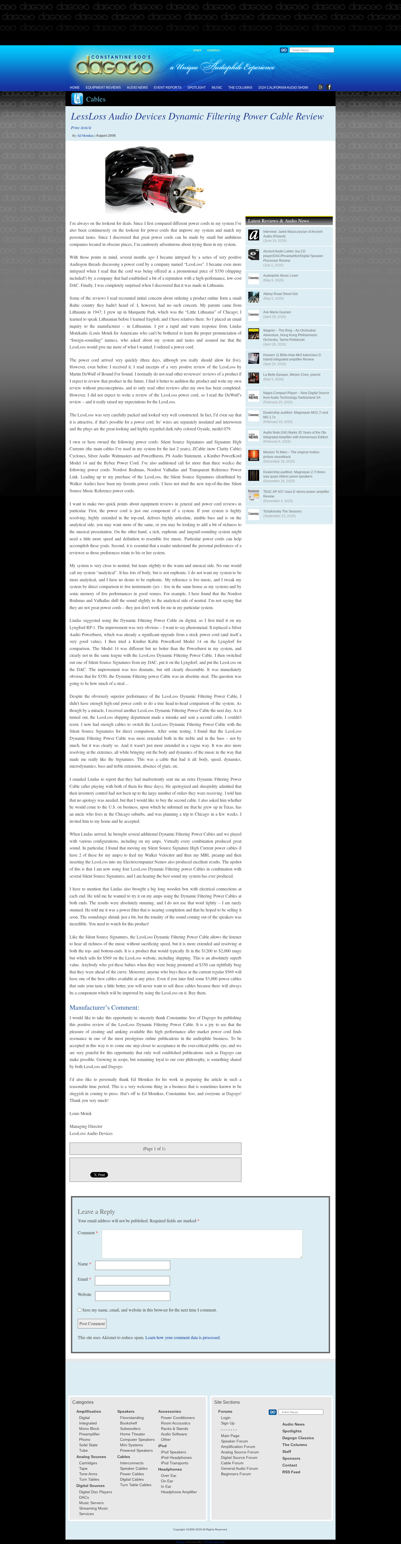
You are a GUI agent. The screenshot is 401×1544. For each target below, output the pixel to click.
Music (217, 88)
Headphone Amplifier (179, 1492)
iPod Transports (174, 1463)
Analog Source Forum (240, 1452)
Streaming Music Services (93, 1511)
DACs (84, 1497)
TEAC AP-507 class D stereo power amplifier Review (296, 494)
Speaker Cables (134, 1468)
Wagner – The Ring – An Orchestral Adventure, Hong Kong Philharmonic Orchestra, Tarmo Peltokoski (290, 335)
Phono (84, 1439)
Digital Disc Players (95, 1492)
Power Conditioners (178, 1417)
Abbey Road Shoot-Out (280, 294)
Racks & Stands (174, 1428)
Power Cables (132, 1474)
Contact (213, 50)
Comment (88, 1232)
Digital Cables (132, 1479)
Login (226, 1417)
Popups (180, 1542)
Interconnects (131, 1463)
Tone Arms (88, 1474)
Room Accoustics (175, 1423)
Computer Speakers (137, 1439)
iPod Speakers (173, 1452)
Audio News (137, 88)
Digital (84, 1417)
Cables (96, 98)
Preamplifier (89, 1434)
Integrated (88, 1423)
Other (166, 1439)
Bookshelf (128, 1423)
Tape (83, 1468)
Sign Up (228, 1423)
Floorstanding (132, 1417)
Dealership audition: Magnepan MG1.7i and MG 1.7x (295, 415)
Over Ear (168, 1475)
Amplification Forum (238, 1446)
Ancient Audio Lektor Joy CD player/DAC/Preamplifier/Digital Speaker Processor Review (293, 256)
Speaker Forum (234, 1441)
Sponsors (291, 1458)
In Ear (166, 1486)
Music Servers (91, 1503)
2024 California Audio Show (283, 88)
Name (84, 1263)
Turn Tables (89, 1479)
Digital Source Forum (239, 1457)
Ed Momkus (86, 135)
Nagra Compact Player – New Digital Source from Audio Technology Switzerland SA (296, 395)
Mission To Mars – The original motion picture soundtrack (291, 454)
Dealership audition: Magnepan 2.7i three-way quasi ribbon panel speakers (294, 474)
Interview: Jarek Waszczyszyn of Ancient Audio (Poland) (292, 234)
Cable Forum (232, 1463)
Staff (197, 50)
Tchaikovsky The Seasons (282, 511)
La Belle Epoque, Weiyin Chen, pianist (291, 375)
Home (75, 88)
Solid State (88, 1445)
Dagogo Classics (298, 1438)
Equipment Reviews (103, 88)
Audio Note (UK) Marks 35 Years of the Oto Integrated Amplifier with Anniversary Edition (295, 435)
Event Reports (167, 88)
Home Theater (132, 1434)
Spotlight (196, 88)
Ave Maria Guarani (277, 312)
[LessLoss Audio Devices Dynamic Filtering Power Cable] (155, 180)
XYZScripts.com (214, 1542)
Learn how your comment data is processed (182, 1337)
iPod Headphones (176, 1457)
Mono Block (89, 1428)
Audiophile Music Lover (280, 276)
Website (84, 1294)
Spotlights (292, 1431)
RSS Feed (291, 1472)
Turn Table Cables (135, 1485)
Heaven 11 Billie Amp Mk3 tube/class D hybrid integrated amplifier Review (292, 357)
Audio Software (174, 1434)
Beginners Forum (236, 1474)
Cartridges (88, 1463)
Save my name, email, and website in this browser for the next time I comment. (149, 1310)
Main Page (230, 1435)
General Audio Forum (239, 1468)
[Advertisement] (200, 23)
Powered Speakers (136, 1450)
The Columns (240, 88)
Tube (83, 1450)
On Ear (167, 1481)
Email (84, 1279)
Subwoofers (130, 1428)
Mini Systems (131, 1445)
